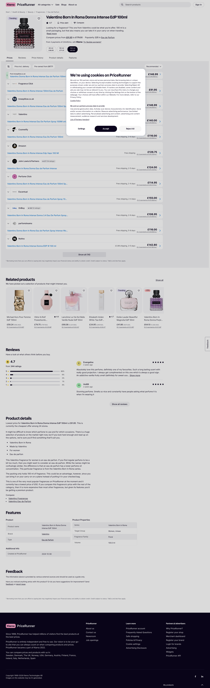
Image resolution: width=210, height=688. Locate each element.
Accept (106, 129)
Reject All (130, 129)
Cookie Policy (75, 101)
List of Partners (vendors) (79, 120)
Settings (81, 129)
